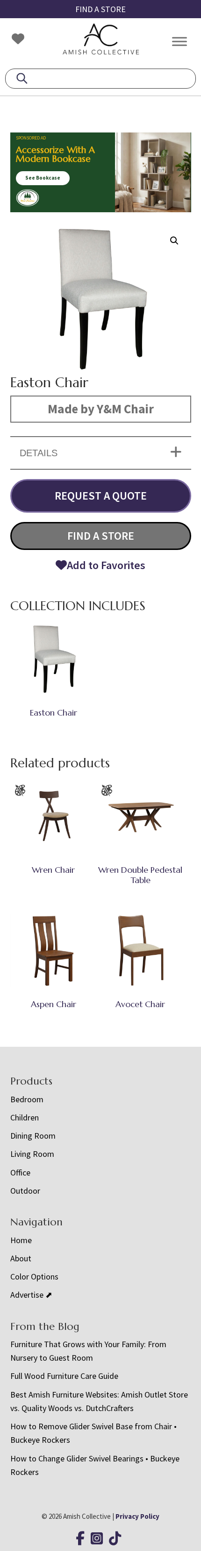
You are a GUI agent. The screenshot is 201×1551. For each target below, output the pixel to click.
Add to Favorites (106, 565)
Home (21, 1240)
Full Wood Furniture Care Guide (64, 1375)
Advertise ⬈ (31, 1294)
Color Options (34, 1276)
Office (20, 1172)
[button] (174, 240)
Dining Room (33, 1135)
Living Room (32, 1153)
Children (24, 1117)
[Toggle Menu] (179, 41)
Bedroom (26, 1099)
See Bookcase (42, 177)
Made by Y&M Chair (101, 409)
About (20, 1258)
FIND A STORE (100, 9)
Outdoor (25, 1190)
